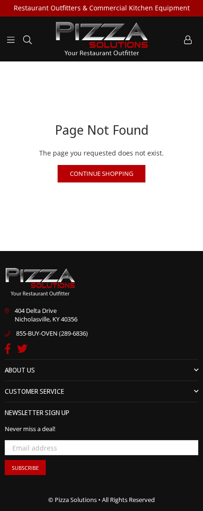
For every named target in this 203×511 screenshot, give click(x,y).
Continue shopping (101, 173)
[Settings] (188, 39)
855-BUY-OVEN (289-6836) (52, 333)
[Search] (27, 39)
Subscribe (25, 467)
